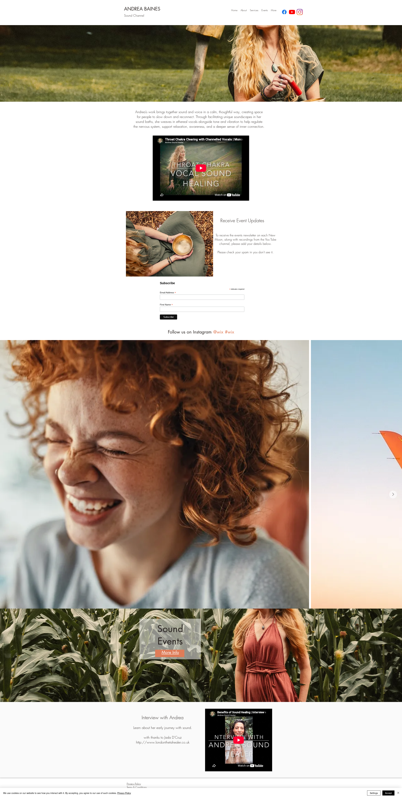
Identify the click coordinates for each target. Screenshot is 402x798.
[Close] (398, 792)
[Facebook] (284, 12)
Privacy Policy (124, 793)
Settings (374, 793)
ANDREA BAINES (142, 9)
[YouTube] (292, 12)
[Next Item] (393, 494)
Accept (388, 793)
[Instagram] (300, 12)
